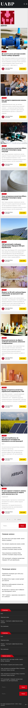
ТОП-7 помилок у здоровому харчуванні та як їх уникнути (13, 595)
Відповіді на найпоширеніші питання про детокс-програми (12, 585)
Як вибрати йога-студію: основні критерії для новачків (13, 579)
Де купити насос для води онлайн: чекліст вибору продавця (14, 54)
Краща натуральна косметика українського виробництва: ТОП (13, 390)
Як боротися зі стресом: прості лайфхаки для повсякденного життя (13, 590)
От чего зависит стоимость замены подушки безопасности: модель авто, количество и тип (14, 492)
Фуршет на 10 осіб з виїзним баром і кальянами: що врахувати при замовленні (14, 293)
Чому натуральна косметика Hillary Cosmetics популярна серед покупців (14, 149)
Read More (22, 68)
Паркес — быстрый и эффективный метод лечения (12, 621)
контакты (3, 705)
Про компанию (4, 626)
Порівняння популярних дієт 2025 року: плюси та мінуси (12, 574)
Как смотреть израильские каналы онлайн (13, 544)
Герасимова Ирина (9, 68)
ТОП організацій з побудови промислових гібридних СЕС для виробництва (13, 245)
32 (15, 519)
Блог (2, 613)
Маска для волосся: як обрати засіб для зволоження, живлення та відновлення (13, 341)
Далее (19, 519)
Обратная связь (5, 617)
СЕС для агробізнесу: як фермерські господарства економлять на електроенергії (12, 439)
